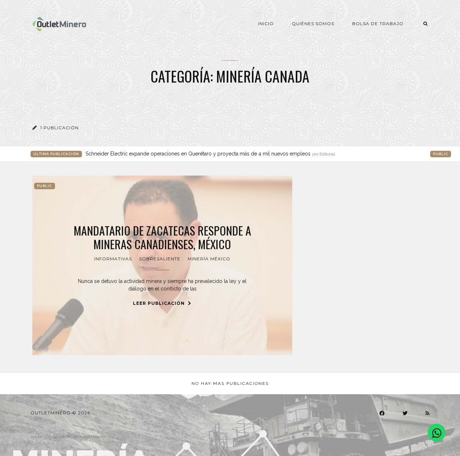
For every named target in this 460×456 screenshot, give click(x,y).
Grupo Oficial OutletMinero (78, 436)
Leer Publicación (159, 303)
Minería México (209, 258)
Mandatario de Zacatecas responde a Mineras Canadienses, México (162, 237)
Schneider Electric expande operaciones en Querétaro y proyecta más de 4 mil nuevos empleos (210, 154)
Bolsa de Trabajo (378, 23)
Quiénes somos (313, 23)
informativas (113, 258)
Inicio (266, 23)
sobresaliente (159, 258)
